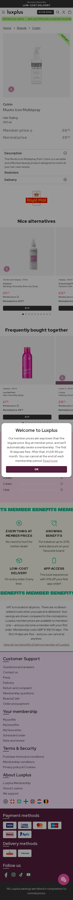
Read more (50, 461)
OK (36, 469)
